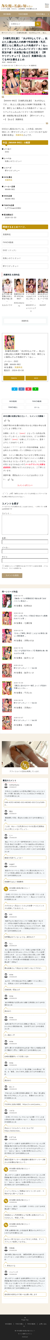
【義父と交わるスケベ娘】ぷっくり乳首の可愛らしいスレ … (30, 686)
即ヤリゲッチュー (22, 65)
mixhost (25, 1337)
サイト (5, 557)
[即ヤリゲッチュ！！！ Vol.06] (7, 670)
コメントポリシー (25, 485)
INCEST (43, 305)
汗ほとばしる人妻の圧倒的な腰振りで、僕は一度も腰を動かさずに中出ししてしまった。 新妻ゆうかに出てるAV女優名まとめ (25, 1095)
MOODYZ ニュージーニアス (31, 308)
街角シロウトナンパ (11, 258)
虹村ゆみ (28, 606)
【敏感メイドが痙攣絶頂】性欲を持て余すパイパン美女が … (30, 599)
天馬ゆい (28, 707)
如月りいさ (29, 658)
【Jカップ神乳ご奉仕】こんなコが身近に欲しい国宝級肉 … (31, 634)
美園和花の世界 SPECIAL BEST (19, 296)
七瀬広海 (28, 623)
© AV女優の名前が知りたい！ (25, 1331)
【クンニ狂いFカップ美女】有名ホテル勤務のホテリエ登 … (31, 617)
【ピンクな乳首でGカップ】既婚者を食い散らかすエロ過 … (31, 652)
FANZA (14, 378)
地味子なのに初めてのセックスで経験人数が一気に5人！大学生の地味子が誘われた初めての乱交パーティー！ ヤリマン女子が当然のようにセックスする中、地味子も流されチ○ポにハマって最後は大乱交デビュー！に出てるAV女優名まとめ (25, 926)
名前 (4, 538)
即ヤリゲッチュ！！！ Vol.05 (25, 720)
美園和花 (34, 65)
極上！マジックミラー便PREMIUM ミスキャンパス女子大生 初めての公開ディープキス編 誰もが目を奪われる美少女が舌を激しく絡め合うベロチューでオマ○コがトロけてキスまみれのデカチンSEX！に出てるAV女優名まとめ (25, 846)
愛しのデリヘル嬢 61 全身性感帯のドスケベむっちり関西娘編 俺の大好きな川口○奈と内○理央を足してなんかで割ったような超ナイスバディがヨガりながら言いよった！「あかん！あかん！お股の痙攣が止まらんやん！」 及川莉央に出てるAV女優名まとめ (25, 1148)
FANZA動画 (23, 14)
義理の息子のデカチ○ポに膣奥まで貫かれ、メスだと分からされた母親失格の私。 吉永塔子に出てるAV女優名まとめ (25, 1026)
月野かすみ (29, 640)
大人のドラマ (7, 305)
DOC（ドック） (10, 250)
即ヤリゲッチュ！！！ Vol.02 (25, 703)
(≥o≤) (22, 433)
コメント (6, 513)
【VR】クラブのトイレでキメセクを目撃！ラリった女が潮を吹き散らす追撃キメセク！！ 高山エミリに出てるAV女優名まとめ (25, 896)
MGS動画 (7, 14)
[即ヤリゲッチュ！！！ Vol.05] (7, 723)
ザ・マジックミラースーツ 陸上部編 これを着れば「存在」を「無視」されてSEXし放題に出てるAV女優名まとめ (25, 1071)
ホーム (36, 407)
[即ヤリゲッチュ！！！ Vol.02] (7, 705)
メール (5, 547)
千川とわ (28, 693)
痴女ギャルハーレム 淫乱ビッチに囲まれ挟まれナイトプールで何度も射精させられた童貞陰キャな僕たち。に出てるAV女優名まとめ (25, 873)
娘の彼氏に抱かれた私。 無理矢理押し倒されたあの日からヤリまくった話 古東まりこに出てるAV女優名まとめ (24, 1256)
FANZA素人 (40, 14)
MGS (36, 378)
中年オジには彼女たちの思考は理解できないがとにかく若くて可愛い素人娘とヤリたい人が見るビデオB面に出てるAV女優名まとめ (25, 793)
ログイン (29, 1334)
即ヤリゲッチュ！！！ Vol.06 (25, 668)
